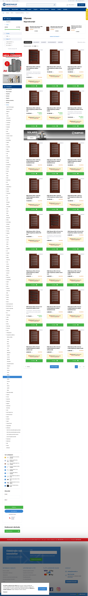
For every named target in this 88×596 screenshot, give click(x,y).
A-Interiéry (8, 122)
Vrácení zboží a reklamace (7, 572)
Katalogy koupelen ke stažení (28, 570)
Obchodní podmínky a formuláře (9, 579)
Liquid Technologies (10, 107)
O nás (4, 581)
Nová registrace (14, 511)
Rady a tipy (8, 0)
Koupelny (8, 93)
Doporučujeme (28, 42)
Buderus (7, 133)
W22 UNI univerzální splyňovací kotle (13, 432)
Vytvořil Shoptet (73, 594)
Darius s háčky (9, 337)
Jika (7, 155)
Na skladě (8, 21)
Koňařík (7, 253)
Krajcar (7, 191)
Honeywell (8, 118)
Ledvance (8, 290)
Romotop (8, 407)
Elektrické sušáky (10, 392)
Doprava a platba (15, 0)
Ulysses (8, 376)
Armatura (8, 228)
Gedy (7, 284)
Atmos (7, 239)
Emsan (7, 215)
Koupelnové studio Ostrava (28, 572)
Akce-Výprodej (9, 89)
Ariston (7, 237)
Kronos (8, 381)
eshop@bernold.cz (73, 571)
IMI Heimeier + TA (9, 306)
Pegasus (8, 365)
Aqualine (8, 248)
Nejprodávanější (52, 42)
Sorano (8, 370)
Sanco (7, 299)
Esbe (7, 213)
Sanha (7, 297)
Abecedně (60, 42)
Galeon (8, 354)
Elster (7, 244)
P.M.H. (7, 330)
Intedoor (8, 151)
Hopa (7, 149)
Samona (7, 288)
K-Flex (7, 264)
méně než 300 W (10, 41)
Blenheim (8, 352)
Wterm (7, 445)
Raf (7, 182)
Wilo (7, 443)
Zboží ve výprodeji (9, 308)
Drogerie (7, 98)
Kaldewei (8, 157)
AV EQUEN (8, 206)
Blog (3, 0)
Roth (7, 410)
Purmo (7, 396)
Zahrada (7, 102)
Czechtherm (8, 279)
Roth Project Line (9, 412)
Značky (7, 104)
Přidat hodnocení (9, 531)
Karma (7, 160)
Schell (7, 281)
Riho (7, 173)
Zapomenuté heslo (12, 514)
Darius (8, 385)
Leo (7, 235)
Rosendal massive (10, 363)
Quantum (8, 399)
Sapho (7, 421)
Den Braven (8, 120)
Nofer (7, 286)
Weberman (8, 441)
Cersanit (7, 138)
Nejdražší (43, 42)
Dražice (7, 188)
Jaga (7, 197)
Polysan (7, 394)
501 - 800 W (9, 45)
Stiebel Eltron (8, 186)
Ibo (7, 312)
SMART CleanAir (9, 109)
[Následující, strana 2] (80, 366)
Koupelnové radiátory (11, 334)
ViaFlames (8, 427)
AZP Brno (8, 124)
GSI (7, 250)
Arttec (7, 129)
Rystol (7, 295)
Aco (7, 195)
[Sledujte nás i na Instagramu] (58, 589)
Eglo (7, 292)
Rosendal (8, 361)
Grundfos (8, 146)
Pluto (8, 341)
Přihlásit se (14, 507)
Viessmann (8, 438)
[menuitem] (7, 9)
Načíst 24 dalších (54, 366)
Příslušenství (9, 332)
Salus (7, 175)
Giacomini (8, 310)
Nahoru (28, 366)
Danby (8, 350)
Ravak (7, 171)
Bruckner (8, 226)
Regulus (7, 403)
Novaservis (8, 164)
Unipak (7, 268)
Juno (8, 348)
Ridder (7, 257)
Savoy (8, 368)
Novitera (8, 166)
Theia (8, 372)
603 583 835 (78, 539)
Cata (7, 261)
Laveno (8, 357)
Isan (7, 153)
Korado (7, 162)
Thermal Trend (9, 423)
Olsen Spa (8, 326)
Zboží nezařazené (9, 303)
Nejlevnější (36, 42)
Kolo (7, 321)
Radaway (8, 401)
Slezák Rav (8, 180)
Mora (7, 275)
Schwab (7, 224)
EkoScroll (8, 217)
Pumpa (7, 230)
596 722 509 (60, 539)
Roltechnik (8, 405)
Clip (7, 383)
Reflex (7, 219)
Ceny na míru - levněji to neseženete (29, 575)
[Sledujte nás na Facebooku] (51, 589)
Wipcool (7, 111)
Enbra (7, 211)
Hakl (7, 208)
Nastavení (5, 591)
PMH (8, 36)
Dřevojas (8, 202)
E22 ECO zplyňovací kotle (11, 436)
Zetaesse (8, 447)
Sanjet (7, 416)
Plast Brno (8, 277)
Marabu (8, 359)
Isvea (7, 255)
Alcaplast (8, 126)
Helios (8, 379)
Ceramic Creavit (9, 135)
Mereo (7, 319)
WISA (7, 113)
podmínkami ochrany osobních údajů (48, 555)
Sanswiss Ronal (9, 414)
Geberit (7, 142)
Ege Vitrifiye (8, 140)
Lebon (7, 115)
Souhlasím (43, 588)
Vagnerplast (8, 425)
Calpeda (7, 233)
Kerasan (7, 270)
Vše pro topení (9, 91)
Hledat (54, 4)
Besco (7, 301)
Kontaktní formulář (72, 581)
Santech (7, 418)
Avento (8, 345)
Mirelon (7, 266)
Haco (7, 246)
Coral (8, 339)
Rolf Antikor (8, 222)
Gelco (7, 144)
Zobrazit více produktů (54, 36)
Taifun (8, 374)
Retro (8, 343)
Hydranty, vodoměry (10, 100)
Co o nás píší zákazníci (27, 579)
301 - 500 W (9, 43)
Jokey (7, 317)
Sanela (7, 184)
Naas (8, 390)
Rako (7, 177)
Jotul (7, 242)
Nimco (7, 323)
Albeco (7, 204)
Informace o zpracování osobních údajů (10, 577)
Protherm (8, 328)
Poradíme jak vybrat (26, 577)
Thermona (8, 193)
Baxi (7, 131)
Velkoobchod (5, 575)
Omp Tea (8, 259)
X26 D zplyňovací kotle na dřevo (12, 434)
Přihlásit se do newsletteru (36, 559)
